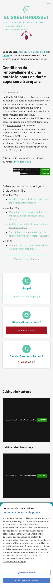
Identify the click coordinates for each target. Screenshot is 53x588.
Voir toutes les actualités (26, 258)
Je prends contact (26, 330)
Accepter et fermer (27, 580)
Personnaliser (28, 572)
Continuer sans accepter (14, 561)
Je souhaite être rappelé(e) (26, 296)
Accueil (22, 51)
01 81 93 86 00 (26, 362)
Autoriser (45, 170)
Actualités (33, 51)
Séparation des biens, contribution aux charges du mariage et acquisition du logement (27, 215)
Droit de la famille (22, 161)
